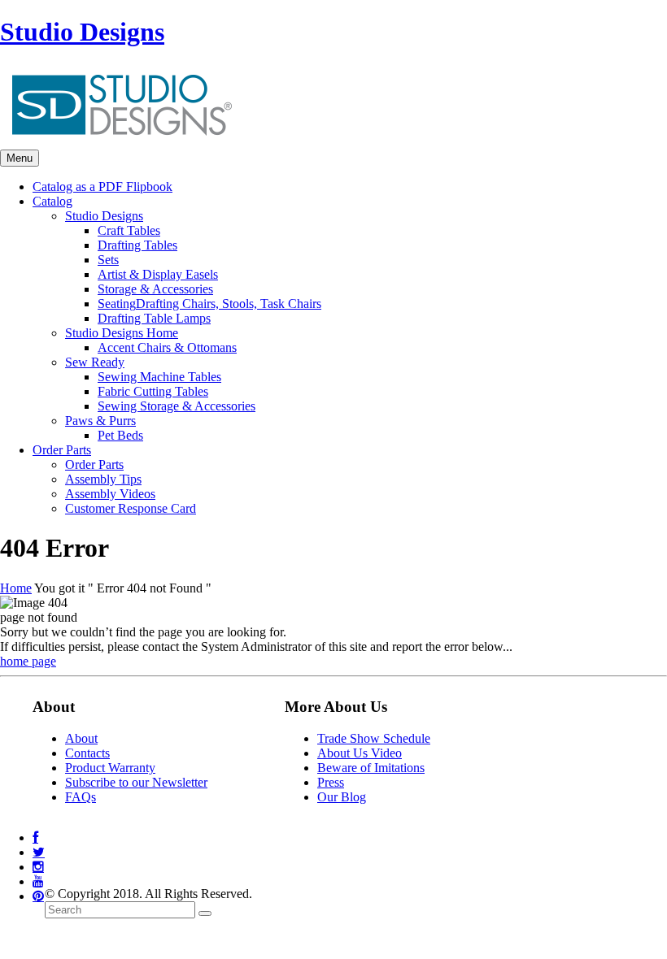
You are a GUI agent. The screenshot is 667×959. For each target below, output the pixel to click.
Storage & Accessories (155, 289)
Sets (108, 260)
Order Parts (94, 464)
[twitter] (39, 852)
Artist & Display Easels (158, 274)
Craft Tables (129, 230)
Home (16, 588)
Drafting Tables (137, 245)
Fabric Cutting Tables (153, 391)
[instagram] (38, 867)
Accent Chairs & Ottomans (167, 347)
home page (28, 661)
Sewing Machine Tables (159, 377)
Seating (209, 303)
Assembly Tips (103, 479)
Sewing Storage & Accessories (176, 406)
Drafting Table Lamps (154, 318)
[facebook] (35, 837)
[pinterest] (38, 896)
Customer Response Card (130, 508)
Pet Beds (120, 435)
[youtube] (38, 881)
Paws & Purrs (100, 420)
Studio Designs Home (121, 333)
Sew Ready (94, 362)
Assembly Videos (110, 494)
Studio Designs (82, 31)
